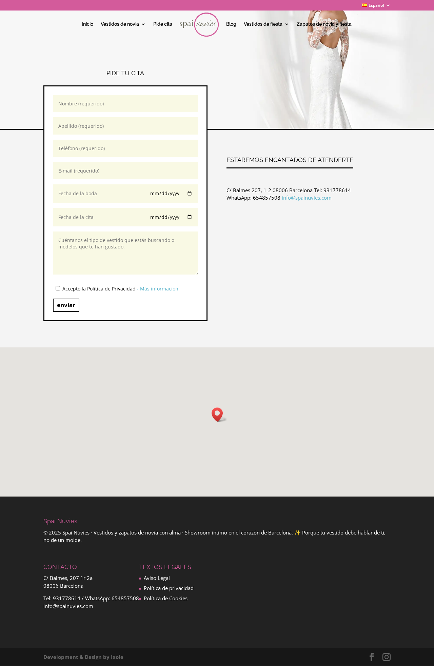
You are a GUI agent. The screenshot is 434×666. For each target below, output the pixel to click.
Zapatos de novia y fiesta (324, 24)
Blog (231, 24)
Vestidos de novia (120, 24)
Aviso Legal (157, 577)
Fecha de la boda (77, 193)
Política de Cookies (166, 598)
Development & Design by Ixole (83, 656)
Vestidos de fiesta (263, 24)
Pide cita (162, 24)
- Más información (157, 288)
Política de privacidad (169, 588)
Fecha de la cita (76, 217)
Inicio (87, 24)
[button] (219, 414)
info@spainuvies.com (307, 197)
